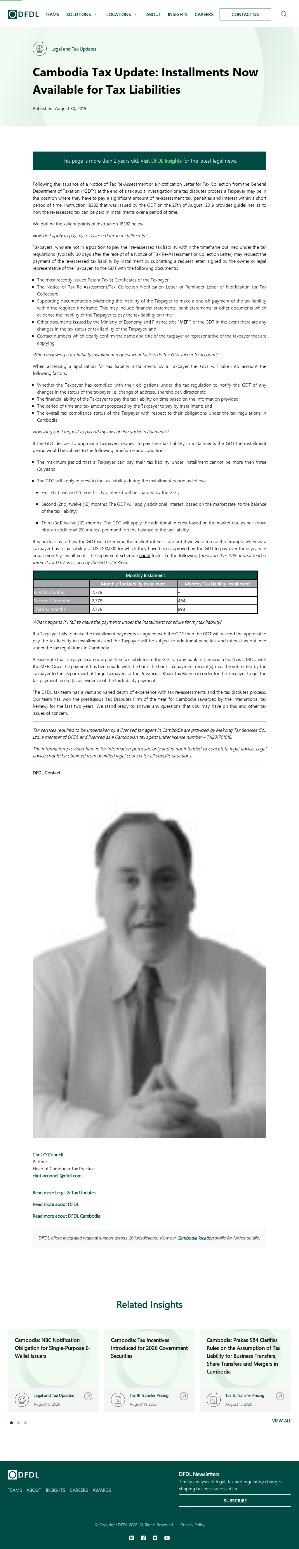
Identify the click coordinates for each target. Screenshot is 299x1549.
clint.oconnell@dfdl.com (57, 1175)
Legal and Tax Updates (73, 49)
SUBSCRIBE (235, 1500)
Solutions (78, 14)
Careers (204, 14)
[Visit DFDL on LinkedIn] (131, 1538)
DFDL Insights (166, 160)
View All (281, 1420)
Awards (102, 1490)
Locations (118, 14)
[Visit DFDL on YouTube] (167, 1538)
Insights (178, 14)
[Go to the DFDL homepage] (23, 14)
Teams (52, 14)
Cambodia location (195, 1238)
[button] (11, 1423)
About (153, 14)
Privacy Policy (193, 1524)
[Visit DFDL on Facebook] (143, 1538)
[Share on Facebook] (47, 1275)
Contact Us (245, 14)
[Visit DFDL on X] (155, 1538)
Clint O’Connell (48, 1154)
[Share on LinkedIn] (36, 1275)
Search (284, 11)
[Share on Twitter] (59, 1275)
